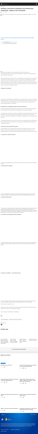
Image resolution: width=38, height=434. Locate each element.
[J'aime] (25, 368)
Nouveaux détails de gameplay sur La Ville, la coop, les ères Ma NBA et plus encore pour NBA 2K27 (28, 409)
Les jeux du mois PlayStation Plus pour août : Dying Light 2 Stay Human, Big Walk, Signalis (28, 366)
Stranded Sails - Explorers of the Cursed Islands (15, 319)
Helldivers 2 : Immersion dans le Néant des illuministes (9, 408)
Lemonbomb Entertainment (4, 319)
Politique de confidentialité (15, 429)
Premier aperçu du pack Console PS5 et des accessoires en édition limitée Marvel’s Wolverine (9, 380)
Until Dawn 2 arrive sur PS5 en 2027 (6, 365)
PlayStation (6, 4)
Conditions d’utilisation (5, 429)
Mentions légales (4, 431)
